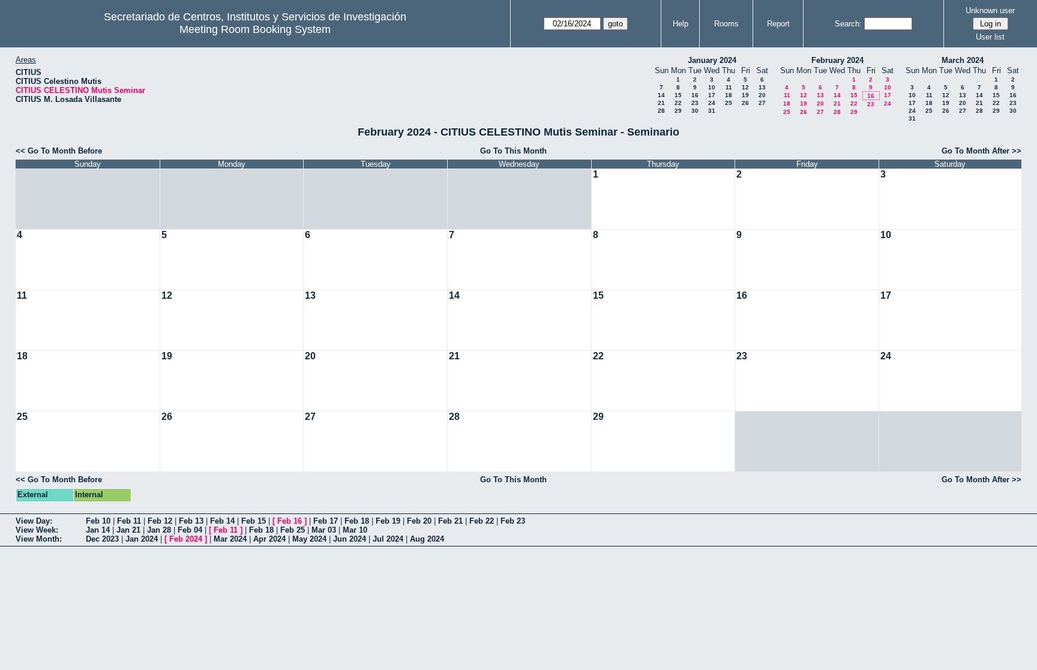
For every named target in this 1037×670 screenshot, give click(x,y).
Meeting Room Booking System (255, 29)
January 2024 (712, 60)
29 (678, 110)
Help (680, 23)
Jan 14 (98, 529)
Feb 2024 (185, 538)
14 (661, 95)
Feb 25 (292, 529)
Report (778, 23)
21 (661, 103)
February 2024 (837, 60)
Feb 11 (129, 520)
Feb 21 (450, 520)
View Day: (34, 520)
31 (711, 110)
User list (990, 36)
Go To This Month (513, 150)
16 (695, 95)
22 (678, 103)
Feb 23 (512, 520)
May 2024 (309, 538)
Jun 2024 (349, 538)
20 (762, 95)
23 (695, 103)
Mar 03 (323, 529)
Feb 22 (481, 520)
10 (711, 87)
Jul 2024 (388, 538)
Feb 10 (98, 520)
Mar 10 (355, 529)
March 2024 (963, 60)
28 (661, 110)
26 (745, 103)
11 (729, 87)
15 (678, 95)
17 (711, 95)
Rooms (726, 23)
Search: (848, 23)
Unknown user (990, 10)
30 (695, 110)
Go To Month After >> (981, 150)
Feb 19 (388, 520)
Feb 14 (222, 520)
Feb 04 (190, 529)
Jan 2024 (141, 538)
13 (762, 87)
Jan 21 (128, 529)
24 (711, 103)
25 (728, 103)
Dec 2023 (102, 538)
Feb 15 (253, 520)
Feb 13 (191, 520)
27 (762, 103)
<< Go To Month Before (59, 150)
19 (745, 95)
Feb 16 (289, 520)
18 (728, 95)
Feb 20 (419, 520)
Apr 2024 (269, 538)
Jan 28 (159, 529)
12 (745, 87)
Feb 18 (356, 520)
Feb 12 (160, 520)
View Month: (39, 538)
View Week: (37, 529)
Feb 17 (325, 520)
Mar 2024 (230, 538)
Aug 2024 (427, 538)
